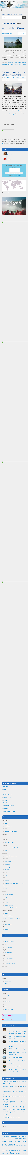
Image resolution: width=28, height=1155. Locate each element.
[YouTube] (24, 3)
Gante (12, 64)
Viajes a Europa (8, 33)
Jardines (18, 113)
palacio (21, 113)
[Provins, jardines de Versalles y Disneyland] (14, 89)
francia (8, 64)
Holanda (16, 64)
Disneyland (4, 64)
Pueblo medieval (9, 114)
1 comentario (22, 33)
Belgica (15, 62)
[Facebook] (17, 3)
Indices (3, 33)
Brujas (19, 62)
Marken (20, 64)
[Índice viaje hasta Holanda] (14, 42)
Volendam (4, 66)
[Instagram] (21, 3)
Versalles (15, 114)
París (10, 80)
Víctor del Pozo (7, 31)
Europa (3, 80)
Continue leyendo (17, 110)
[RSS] (26, 3)
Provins (24, 64)
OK (23, 17)
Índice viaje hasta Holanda (13, 28)
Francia (7, 80)
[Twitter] (19, 3)
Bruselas (24, 62)
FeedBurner (18, 175)
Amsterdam (10, 62)
